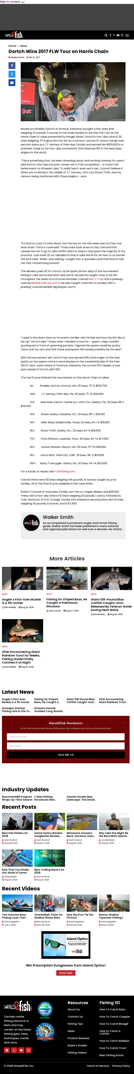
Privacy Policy (121, 1066)
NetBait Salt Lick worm (45, 283)
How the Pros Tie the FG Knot (80, 916)
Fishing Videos (77, 1052)
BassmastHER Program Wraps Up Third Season (17, 798)
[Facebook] (7, 1050)
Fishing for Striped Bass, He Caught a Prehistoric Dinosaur (47, 702)
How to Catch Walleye (114, 1041)
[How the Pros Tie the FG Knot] (82, 903)
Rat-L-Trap (96, 279)
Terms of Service (98, 1066)
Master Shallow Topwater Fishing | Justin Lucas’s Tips (111, 917)
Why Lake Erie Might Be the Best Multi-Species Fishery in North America (113, 837)
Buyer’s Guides (77, 1045)
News (23, 46)
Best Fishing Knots (112, 1055)
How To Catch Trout (113, 1048)
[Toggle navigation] (127, 34)
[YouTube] (21, 1050)
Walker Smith (58, 517)
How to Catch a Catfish (110, 1032)
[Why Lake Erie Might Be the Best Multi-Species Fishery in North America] (114, 821)
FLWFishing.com (65, 471)
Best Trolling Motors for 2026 (49, 871)
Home (12, 46)
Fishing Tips (75, 1024)
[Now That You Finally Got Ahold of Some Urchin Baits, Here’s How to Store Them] (17, 858)
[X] (14, 1050)
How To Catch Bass (112, 1009)
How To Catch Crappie (115, 1016)
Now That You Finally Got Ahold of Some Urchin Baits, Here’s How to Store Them (15, 874)
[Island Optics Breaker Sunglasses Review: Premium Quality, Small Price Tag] (49, 821)
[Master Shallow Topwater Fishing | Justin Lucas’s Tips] (114, 903)
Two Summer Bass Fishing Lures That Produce (14, 917)
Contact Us (75, 1016)
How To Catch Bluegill (114, 1024)
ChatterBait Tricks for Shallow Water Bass (48, 916)
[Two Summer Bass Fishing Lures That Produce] (17, 903)
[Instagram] (28, 1050)
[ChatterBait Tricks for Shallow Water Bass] (49, 903)
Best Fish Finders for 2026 (15, 834)
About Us (74, 1009)
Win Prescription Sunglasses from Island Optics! (66, 965)
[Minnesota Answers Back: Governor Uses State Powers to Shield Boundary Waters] (82, 821)
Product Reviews (78, 1038)
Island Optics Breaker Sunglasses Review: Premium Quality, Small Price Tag (49, 837)
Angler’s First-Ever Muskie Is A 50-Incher (15, 701)
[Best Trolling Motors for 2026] (49, 858)
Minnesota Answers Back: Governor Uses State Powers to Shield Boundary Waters (81, 837)
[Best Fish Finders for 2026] (17, 821)
